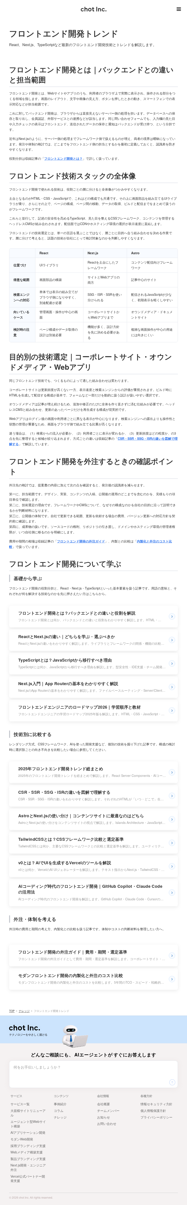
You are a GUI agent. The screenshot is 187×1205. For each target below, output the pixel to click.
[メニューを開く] (177, 9)
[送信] (172, 1082)
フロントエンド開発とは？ (63, 158)
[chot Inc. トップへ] (24, 1027)
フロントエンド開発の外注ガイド (81, 541)
